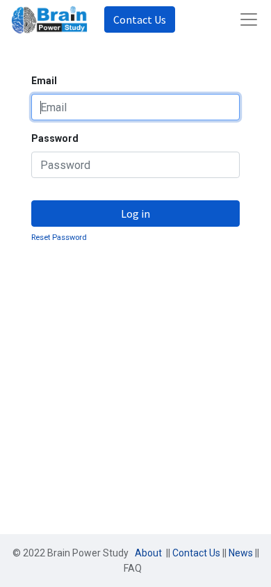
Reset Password (59, 237)
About (149, 552)
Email (44, 80)
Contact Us (139, 19)
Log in (135, 213)
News (241, 552)
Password (55, 138)
